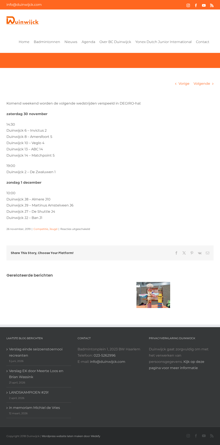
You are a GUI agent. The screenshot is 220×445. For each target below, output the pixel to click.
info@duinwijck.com (24, 5)
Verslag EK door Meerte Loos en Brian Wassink (36, 374)
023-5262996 (105, 355)
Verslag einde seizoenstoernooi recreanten (36, 352)
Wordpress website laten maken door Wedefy (71, 436)
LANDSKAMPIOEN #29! (29, 392)
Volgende (202, 84)
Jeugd (53, 229)
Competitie (41, 229)
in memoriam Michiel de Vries (34, 408)
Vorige (184, 84)
